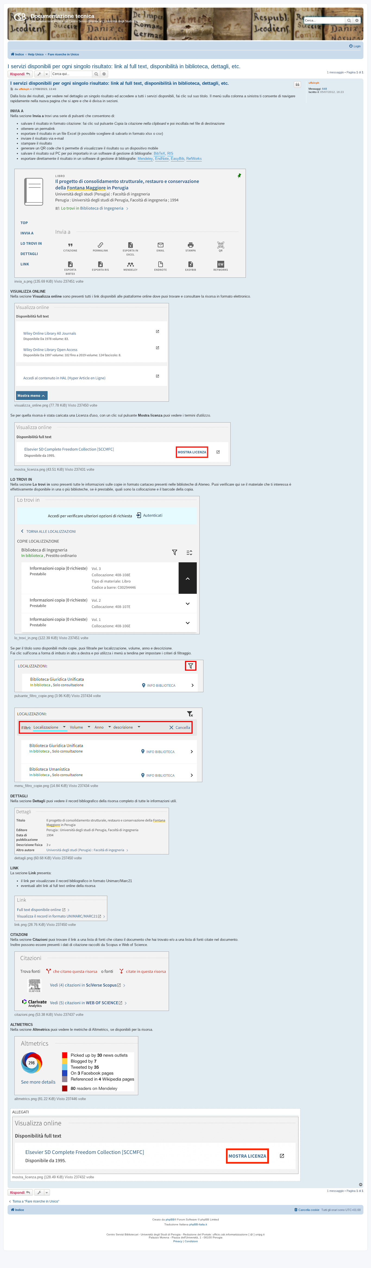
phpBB (170, 1219)
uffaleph (314, 82)
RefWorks (194, 159)
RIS (170, 153)
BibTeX (159, 153)
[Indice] (20, 16)
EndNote (162, 159)
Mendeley (145, 159)
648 (324, 88)
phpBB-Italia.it (198, 1224)
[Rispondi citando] (297, 84)
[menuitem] (355, 46)
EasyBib (177, 159)
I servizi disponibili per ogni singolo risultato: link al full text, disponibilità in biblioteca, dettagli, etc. (124, 66)
